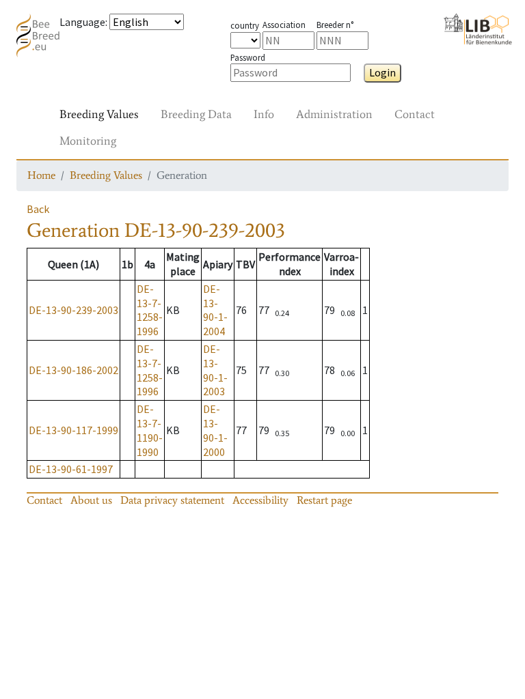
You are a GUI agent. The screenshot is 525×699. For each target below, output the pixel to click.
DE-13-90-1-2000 (215, 430)
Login (382, 72)
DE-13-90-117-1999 (73, 430)
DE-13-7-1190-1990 (150, 430)
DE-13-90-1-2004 (215, 310)
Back (38, 209)
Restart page (324, 500)
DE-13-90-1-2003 (215, 370)
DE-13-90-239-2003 (73, 310)
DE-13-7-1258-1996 (150, 310)
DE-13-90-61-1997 (71, 469)
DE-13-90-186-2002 (73, 370)
